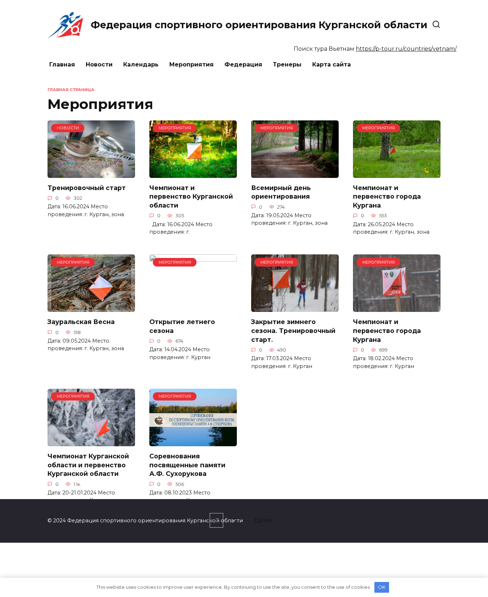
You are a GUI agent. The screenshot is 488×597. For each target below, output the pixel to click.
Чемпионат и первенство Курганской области (191, 196)
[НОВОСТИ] (91, 173)
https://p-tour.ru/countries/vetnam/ (406, 48)
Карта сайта (331, 64)
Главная (62, 64)
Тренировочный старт (87, 187)
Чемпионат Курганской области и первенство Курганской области (88, 464)
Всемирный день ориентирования (281, 192)
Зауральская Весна (81, 321)
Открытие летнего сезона (182, 326)
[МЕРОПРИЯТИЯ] (193, 173)
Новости (99, 64)
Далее (263, 520)
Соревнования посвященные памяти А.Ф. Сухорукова (187, 464)
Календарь (141, 64)
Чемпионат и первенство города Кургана (387, 196)
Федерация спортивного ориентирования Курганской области (259, 25)
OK (381, 587)
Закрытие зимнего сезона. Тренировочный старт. (293, 330)
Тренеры (287, 64)
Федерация (243, 64)
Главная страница (71, 89)
